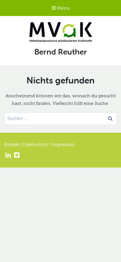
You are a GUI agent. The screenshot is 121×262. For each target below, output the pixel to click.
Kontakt (11, 144)
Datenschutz (35, 144)
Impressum (63, 144)
